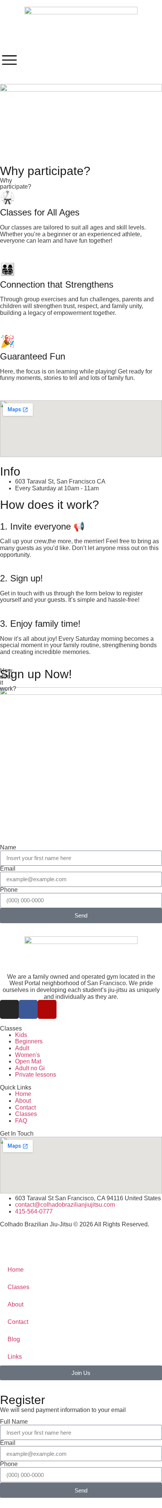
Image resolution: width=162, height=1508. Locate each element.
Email (7, 869)
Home (16, 1269)
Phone (9, 890)
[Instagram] (9, 1009)
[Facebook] (28, 1009)
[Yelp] (47, 1009)
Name (8, 848)
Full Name (14, 1422)
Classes (18, 1287)
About (15, 1304)
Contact (18, 1322)
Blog (14, 1339)
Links (15, 1356)
